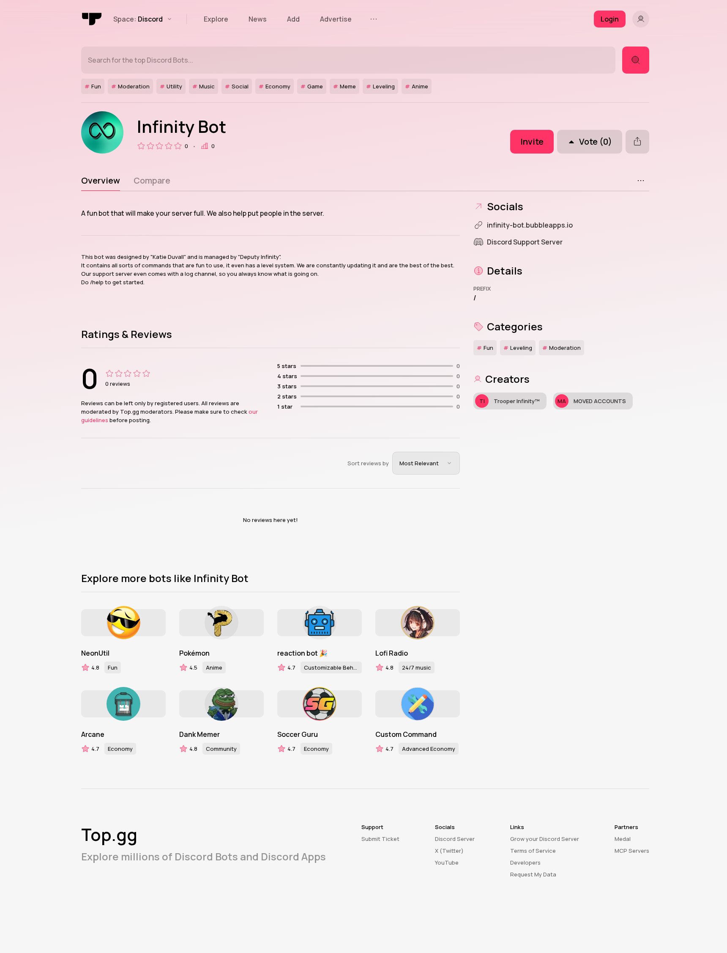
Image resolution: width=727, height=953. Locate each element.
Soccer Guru (297, 734)
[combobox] (426, 463)
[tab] (100, 180)
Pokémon (194, 653)
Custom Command (406, 734)
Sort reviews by (368, 463)
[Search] (635, 60)
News (258, 19)
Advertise (336, 19)
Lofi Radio (391, 653)
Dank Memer (199, 734)
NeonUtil (95, 653)
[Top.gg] (92, 19)
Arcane (92, 734)
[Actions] (640, 180)
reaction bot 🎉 (302, 653)
